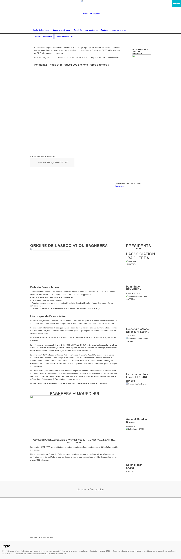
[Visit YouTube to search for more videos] (133, 222)
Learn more (119, 186)
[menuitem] (40, 30)
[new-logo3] (90, 13)
